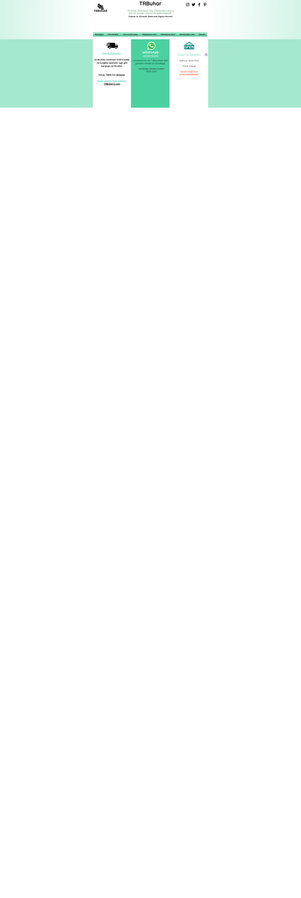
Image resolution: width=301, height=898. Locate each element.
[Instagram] (187, 4)
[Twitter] (193, 4)
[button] (206, 53)
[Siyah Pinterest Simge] (205, 4)
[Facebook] (199, 4)
